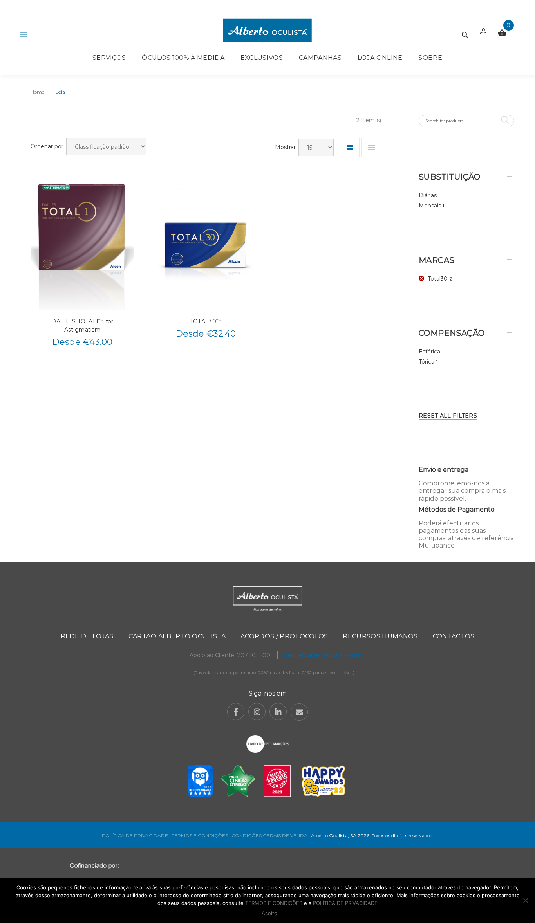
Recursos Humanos (380, 636)
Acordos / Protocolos (284, 636)
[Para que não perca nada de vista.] (267, 30)
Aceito (269, 913)
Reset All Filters (448, 415)
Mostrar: (286, 147)
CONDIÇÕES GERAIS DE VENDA (270, 835)
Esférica (429, 351)
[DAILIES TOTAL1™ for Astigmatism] (82, 245)
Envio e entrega (443, 469)
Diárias (428, 195)
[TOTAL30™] (206, 245)
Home (37, 92)
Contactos (454, 636)
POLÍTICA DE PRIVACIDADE (135, 835)
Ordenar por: (48, 146)
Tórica (426, 361)
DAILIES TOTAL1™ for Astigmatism (82, 325)
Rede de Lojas (87, 636)
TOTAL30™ (206, 321)
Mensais (430, 205)
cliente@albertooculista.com (322, 655)
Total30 (438, 278)
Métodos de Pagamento (457, 509)
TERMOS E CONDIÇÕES (200, 835)
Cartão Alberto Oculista (177, 636)
